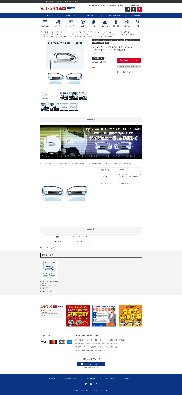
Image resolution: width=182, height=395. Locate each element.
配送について (91, 16)
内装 (82, 26)
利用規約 (52, 379)
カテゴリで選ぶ (45, 26)
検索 (137, 26)
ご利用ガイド (50, 16)
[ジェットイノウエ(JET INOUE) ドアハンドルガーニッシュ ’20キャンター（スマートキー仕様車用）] (49, 270)
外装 (93, 26)
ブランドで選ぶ (70, 26)
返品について (128, 379)
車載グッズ (127, 26)
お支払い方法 (70, 16)
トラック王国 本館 (113, 16)
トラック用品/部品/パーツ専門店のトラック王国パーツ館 (92, 390)
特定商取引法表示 (70, 379)
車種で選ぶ (58, 26)
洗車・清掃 (116, 26)
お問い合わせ (135, 16)
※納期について (109, 58)
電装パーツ (105, 26)
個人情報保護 (91, 379)
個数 (93, 67)
